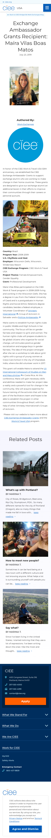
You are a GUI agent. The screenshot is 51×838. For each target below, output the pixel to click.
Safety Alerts (8, 760)
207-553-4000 (15, 684)
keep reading (21, 583)
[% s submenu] (46, 714)
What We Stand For (14, 714)
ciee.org (8, 2)
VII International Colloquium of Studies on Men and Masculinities (24, 372)
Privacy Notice (15, 818)
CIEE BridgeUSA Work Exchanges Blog (30, 15)
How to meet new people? (22, 560)
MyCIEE (5, 756)
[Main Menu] (47, 8)
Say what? (12, 627)
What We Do (10, 725)
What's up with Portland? (22, 490)
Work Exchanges (25, 124)
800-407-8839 (12, 770)
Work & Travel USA (20, 421)
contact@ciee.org (17, 693)
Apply (25, 701)
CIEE (9, 671)
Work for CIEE (11, 747)
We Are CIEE (10, 736)
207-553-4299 (15, 689)
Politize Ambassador (28, 317)
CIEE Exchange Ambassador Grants (21, 418)
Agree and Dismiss (25, 829)
